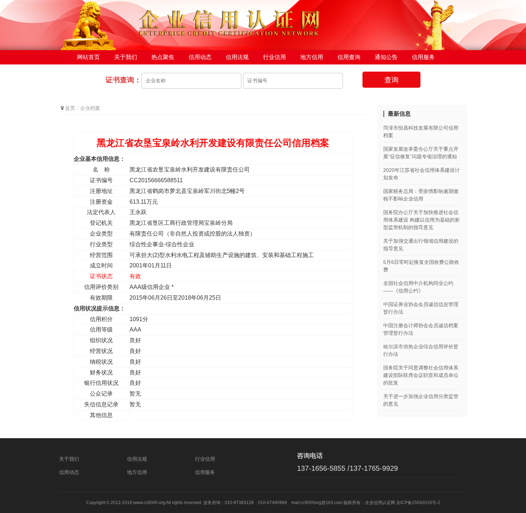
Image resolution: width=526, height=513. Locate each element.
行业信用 (274, 57)
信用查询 (348, 57)
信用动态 (200, 57)
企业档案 (90, 108)
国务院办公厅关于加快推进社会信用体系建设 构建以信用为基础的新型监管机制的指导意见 (421, 219)
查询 (391, 80)
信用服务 (423, 57)
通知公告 (386, 57)
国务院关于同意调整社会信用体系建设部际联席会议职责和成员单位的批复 (420, 375)
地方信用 (311, 57)
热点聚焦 (162, 57)
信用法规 (237, 57)
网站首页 (88, 57)
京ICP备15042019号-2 (418, 502)
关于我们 (125, 57)
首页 (70, 108)
